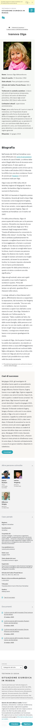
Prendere (14, 724)
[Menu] (32, 10)
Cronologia (7, 452)
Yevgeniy (15, 176)
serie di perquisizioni (24, 157)
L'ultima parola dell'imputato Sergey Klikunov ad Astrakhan (16, 630)
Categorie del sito (9, 667)
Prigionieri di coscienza (18, 27)
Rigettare (27, 724)
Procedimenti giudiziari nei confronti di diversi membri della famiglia (18, 365)
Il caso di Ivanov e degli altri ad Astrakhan (17, 29)
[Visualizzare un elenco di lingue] (27, 2)
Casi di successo (9, 597)
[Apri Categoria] (25, 667)
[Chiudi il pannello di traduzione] (32, 2)
